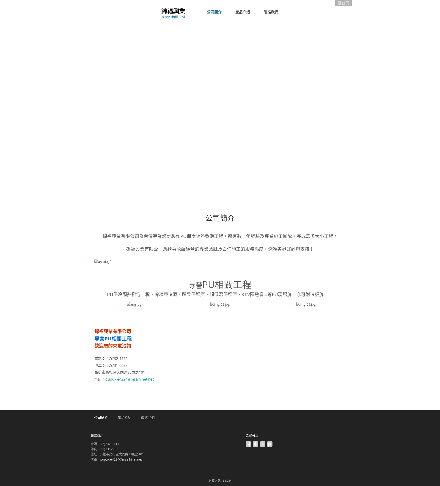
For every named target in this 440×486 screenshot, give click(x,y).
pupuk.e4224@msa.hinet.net (129, 379)
